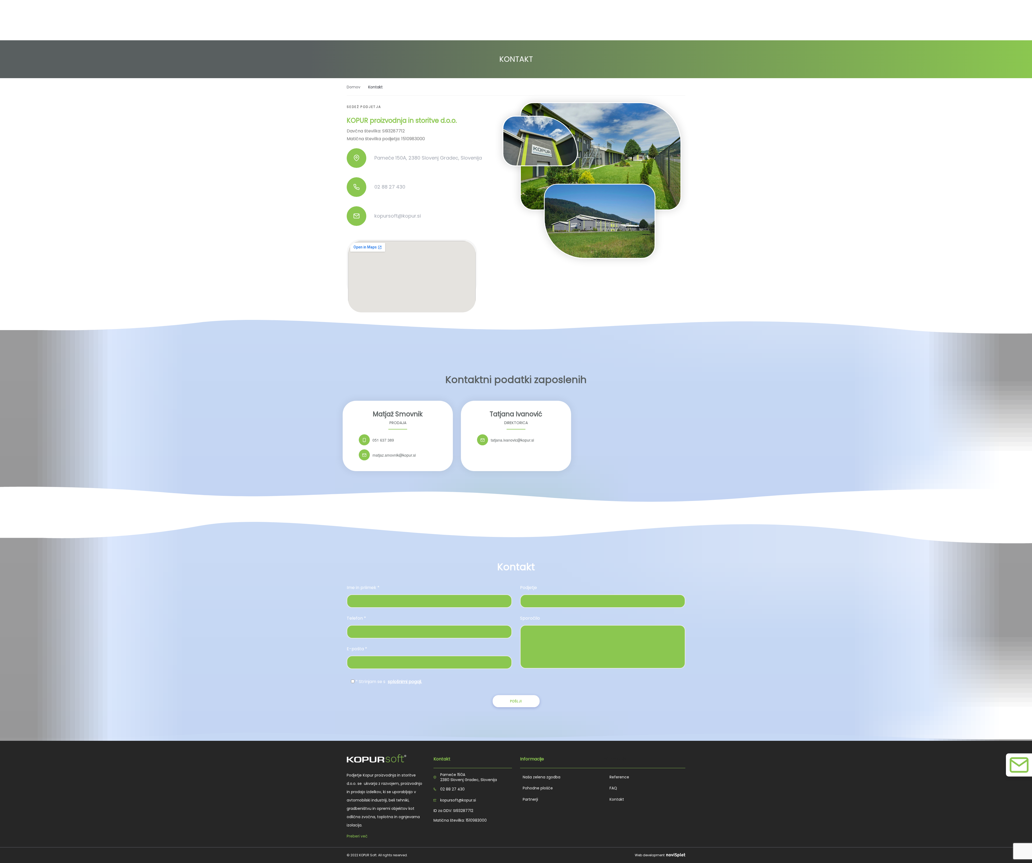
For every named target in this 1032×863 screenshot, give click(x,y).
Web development (650, 855)
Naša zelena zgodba (541, 777)
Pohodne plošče (538, 788)
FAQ (613, 788)
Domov (353, 87)
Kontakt (617, 799)
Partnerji (530, 799)
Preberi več (357, 836)
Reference (619, 777)
